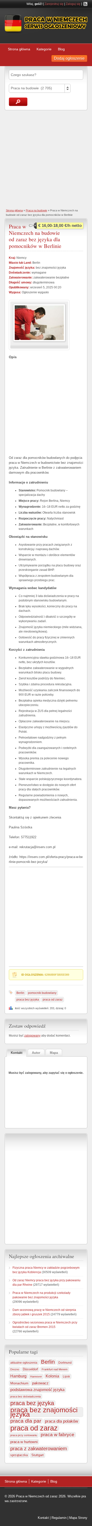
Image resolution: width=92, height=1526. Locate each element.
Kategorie (44, 49)
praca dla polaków (61, 1421)
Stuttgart (37, 1455)
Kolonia (52, 1376)
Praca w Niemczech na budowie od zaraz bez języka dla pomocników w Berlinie (35, 236)
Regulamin (59, 1518)
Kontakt (43, 1518)
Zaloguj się (73, 4)
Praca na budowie (36, 210)
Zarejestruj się (54, 4)
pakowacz (40, 1383)
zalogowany (32, 1035)
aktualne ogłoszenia (23, 1362)
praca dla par (25, 1421)
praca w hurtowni (24, 1442)
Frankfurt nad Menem (54, 1369)
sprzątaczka (19, 1455)
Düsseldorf (30, 1369)
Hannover (36, 1376)
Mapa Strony (78, 1518)
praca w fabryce (57, 1434)
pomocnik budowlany (42, 993)
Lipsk (66, 1376)
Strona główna (19, 49)
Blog (61, 49)
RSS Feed (85, 4)
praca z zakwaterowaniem (38, 1448)
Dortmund (65, 1362)
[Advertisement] (46, 159)
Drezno (14, 1369)
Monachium (19, 1383)
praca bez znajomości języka (44, 1412)
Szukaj (18, 101)
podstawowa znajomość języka (37, 1390)
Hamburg (18, 1376)
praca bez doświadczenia (25, 1396)
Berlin (20, 993)
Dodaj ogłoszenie (69, 58)
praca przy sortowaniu (23, 1435)
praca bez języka (27, 999)
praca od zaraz (53, 999)
